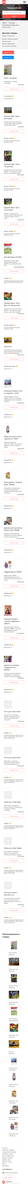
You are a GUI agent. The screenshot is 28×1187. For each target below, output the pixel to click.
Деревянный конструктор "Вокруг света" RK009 (13, 529)
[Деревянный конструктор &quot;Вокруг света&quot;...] (14, 521)
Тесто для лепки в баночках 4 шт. (10, 893)
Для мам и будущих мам (8, 43)
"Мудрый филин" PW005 (13, 572)
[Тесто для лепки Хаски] (14, 704)
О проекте (5, 1148)
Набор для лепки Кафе (12, 802)
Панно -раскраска (10, 78)
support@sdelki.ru (7, 1169)
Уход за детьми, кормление (9, 46)
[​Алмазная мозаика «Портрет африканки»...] (14, 610)
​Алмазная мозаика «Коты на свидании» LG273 (13, 392)
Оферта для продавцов (8, 1150)
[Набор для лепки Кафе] (14, 795)
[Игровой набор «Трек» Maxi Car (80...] (14, 296)
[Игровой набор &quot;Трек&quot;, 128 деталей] (14, 156)
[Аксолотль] (14, 340)
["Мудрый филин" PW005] (14, 1126)
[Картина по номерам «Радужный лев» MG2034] (14, 659)
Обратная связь (8, 1177)
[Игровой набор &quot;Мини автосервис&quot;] (14, 110)
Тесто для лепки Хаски (12, 711)
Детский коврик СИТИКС (13, 257)
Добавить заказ (8, 57)
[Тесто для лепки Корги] (14, 750)
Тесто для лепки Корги (12, 757)
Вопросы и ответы (7, 1162)
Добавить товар (8, 52)
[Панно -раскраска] (14, 69)
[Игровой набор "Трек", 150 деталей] (14, 995)
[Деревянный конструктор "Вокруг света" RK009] (14, 1110)
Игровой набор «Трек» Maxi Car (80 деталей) (12, 304)
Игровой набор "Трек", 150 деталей (12, 208)
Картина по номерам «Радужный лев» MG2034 (11, 667)
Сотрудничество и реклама (9, 1152)
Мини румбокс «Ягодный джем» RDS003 (13, 483)
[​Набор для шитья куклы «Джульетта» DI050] (14, 429)
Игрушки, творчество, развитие (10, 39)
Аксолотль (8, 346)
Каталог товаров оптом (8, 1156)
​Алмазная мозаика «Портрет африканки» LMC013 (12, 621)
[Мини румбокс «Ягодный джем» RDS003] (14, 475)
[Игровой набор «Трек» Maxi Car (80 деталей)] (14, 1027)
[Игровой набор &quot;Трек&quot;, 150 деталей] (14, 201)
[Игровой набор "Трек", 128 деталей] (14, 978)
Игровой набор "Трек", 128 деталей (12, 165)
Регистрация (5, 1165)
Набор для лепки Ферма (13, 848)
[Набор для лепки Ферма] (14, 841)
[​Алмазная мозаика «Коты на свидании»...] (14, 382)
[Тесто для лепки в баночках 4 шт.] (14, 885)
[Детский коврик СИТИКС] (14, 249)
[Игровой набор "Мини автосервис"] (14, 962)
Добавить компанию (7, 1158)
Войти (3, 1163)
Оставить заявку (14, 89)
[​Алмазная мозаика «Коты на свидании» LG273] (14, 1060)
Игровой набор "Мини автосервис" (12, 117)
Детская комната (6, 41)
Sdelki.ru (3, 3)
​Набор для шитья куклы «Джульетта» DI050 (12, 437)
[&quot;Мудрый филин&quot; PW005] (14, 565)
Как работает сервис (7, 1154)
